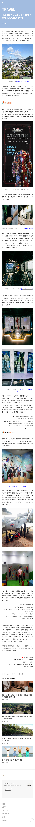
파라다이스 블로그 (9, 784)
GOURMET (6, 814)
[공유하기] (8, 674)
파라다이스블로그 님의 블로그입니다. (12, 786)
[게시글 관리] (10, 674)
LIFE (3, 817)
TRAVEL (8, 9)
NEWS (4, 820)
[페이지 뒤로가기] (3, 3)
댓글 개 (3, 775)
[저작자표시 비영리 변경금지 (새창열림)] (21, 674)
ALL (3, 804)
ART (3, 807)
